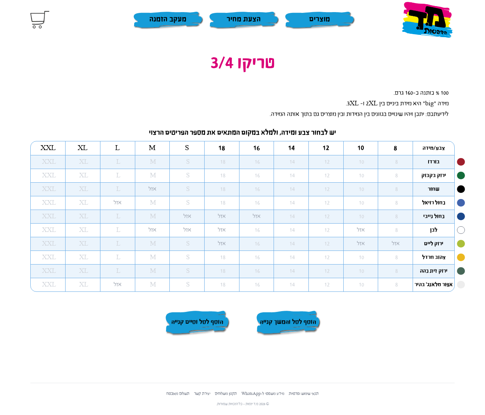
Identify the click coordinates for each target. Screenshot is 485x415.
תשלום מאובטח (177, 394)
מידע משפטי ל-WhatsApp (262, 394)
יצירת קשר (202, 394)
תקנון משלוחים (226, 394)
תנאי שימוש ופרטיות (304, 394)
